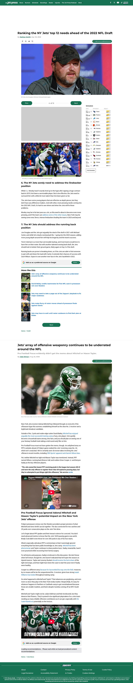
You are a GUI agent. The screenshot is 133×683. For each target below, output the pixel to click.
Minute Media (11, 678)
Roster (51, 3)
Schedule (35, 3)
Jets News (30, 657)
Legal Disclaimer (27, 673)
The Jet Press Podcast (69, 3)
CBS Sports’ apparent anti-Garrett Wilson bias (63, 453)
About (23, 670)
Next (76, 103)
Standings (43, 3)
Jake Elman (24, 357)
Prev (26, 103)
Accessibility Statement (49, 673)
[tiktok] (121, 2)
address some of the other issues (55, 215)
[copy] (32, 41)
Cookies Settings (88, 673)
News (21, 3)
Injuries (57, 3)
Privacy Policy (70, 670)
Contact (43, 670)
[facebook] (110, 2)
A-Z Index (68, 673)
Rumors (27, 3)
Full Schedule (91, 170)
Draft (29, 331)
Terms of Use (87, 670)
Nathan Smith (25, 37)
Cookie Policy (107, 670)
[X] (114, 2)
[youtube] (118, 2)
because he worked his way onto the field (56, 570)
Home (23, 331)
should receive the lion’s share (63, 560)
